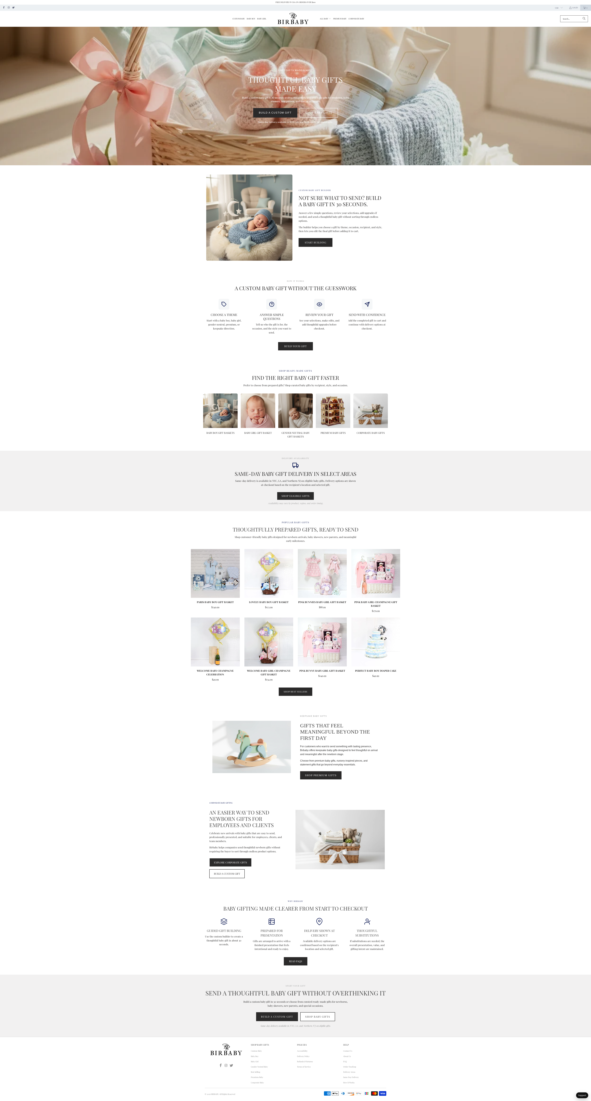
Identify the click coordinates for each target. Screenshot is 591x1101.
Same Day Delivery (351, 1077)
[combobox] (574, 18)
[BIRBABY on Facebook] (3, 7)
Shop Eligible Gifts (295, 495)
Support (582, 1095)
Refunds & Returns (305, 1061)
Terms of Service (304, 1066)
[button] (325, 19)
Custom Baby (256, 1051)
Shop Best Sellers (295, 691)
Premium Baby (257, 1077)
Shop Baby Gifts (318, 112)
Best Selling (255, 1072)
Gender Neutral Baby (259, 1066)
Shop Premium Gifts (321, 775)
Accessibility (302, 1051)
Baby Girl (254, 1061)
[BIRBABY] (293, 18)
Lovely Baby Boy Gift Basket (269, 602)
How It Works (348, 1082)
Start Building (315, 242)
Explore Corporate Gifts (230, 862)
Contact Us (347, 1051)
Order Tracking (349, 1066)
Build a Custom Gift (275, 112)
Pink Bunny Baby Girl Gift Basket (322, 670)
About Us (347, 1056)
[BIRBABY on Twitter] (13, 7)
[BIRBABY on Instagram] (8, 7)
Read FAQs (295, 961)
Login (575, 7)
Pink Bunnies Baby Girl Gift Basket (322, 602)
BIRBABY (214, 1094)
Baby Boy (254, 1056)
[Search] (584, 18)
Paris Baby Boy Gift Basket (215, 602)
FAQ (345, 1061)
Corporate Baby (257, 1082)
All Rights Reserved (227, 1094)
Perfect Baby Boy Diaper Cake (375, 670)
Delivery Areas (349, 1072)
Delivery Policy (303, 1056)
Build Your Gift (295, 346)
